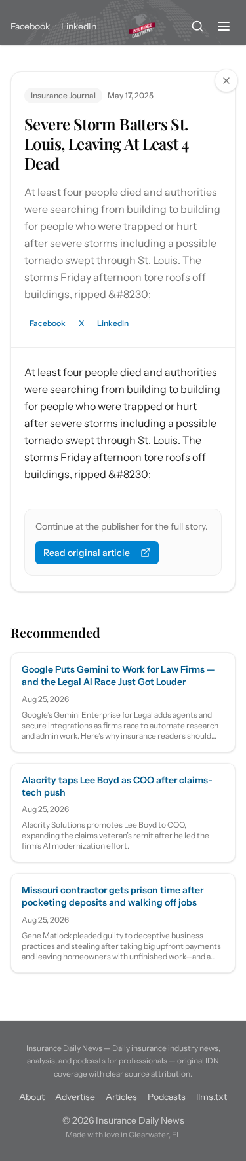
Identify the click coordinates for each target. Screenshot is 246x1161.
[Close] (226, 80)
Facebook (30, 26)
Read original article (86, 553)
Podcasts (167, 1097)
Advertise (75, 1097)
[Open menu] (224, 26)
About (32, 1097)
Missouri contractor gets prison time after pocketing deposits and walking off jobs (112, 896)
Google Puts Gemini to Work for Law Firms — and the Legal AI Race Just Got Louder (118, 675)
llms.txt (211, 1097)
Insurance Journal (63, 95)
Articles (121, 1097)
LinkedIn (78, 26)
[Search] (197, 26)
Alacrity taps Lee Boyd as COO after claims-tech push (117, 786)
